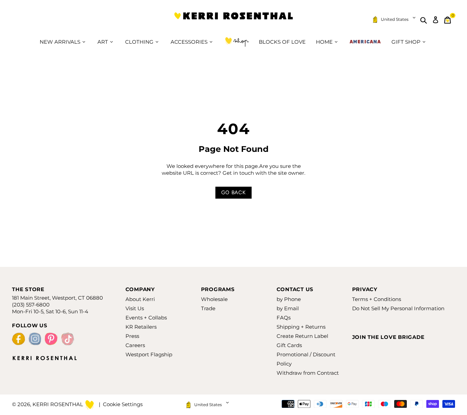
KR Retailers (141, 327)
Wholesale (214, 299)
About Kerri (140, 299)
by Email (288, 308)
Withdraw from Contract (308, 373)
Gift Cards (289, 345)
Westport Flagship (148, 354)
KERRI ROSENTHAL (233, 20)
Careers (135, 345)
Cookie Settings (123, 404)
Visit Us (134, 308)
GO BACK (233, 192)
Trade (208, 308)
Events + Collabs (146, 317)
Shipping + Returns (301, 327)
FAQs (284, 317)
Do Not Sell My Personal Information (398, 308)
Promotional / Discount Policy (306, 359)
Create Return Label (302, 336)
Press (132, 336)
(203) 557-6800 (31, 304)
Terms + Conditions (376, 299)
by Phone (289, 299)
